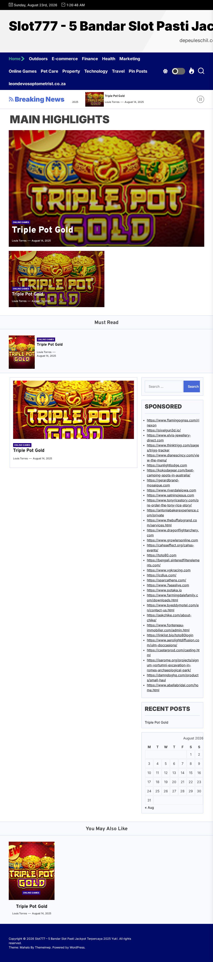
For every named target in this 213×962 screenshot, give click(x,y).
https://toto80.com (161, 555)
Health (108, 58)
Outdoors (38, 58)
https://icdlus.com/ (161, 575)
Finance (90, 58)
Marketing (129, 58)
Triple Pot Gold (105, 96)
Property (71, 71)
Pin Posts (138, 71)
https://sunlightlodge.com (167, 465)
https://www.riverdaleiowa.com (171, 490)
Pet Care (49, 71)
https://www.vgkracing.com (169, 570)
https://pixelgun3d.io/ (164, 430)
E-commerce (65, 58)
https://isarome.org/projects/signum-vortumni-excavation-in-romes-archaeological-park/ (173, 665)
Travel (118, 71)
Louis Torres (102, 101)
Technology (96, 71)
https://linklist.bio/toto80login (170, 635)
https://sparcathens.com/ (166, 580)
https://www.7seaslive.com (168, 585)
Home (15, 58)
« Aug (149, 807)
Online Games (23, 71)
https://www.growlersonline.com (172, 540)
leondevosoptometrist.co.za (37, 83)
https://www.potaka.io (164, 590)
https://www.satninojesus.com (170, 495)
